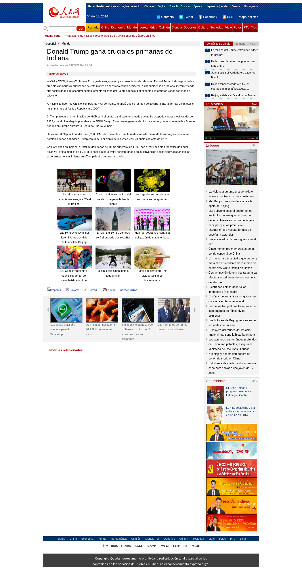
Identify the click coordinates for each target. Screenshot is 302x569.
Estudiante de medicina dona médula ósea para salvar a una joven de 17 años (232, 368)
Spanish (198, 6)
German (236, 6)
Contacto (167, 17)
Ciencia (177, 27)
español (51, 43)
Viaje (228, 27)
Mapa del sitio (248, 17)
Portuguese (251, 6)
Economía (118, 27)
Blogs (243, 538)
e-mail (111, 290)
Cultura (203, 27)
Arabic (225, 6)
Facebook (210, 17)
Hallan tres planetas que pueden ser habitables (233, 64)
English (161, 6)
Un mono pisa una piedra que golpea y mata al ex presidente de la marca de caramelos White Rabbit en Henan (233, 263)
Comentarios (128, 290)
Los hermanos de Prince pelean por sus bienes (172, 327)
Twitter (188, 17)
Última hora (52, 35)
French (173, 6)
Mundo (132, 27)
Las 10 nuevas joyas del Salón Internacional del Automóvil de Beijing (74, 237)
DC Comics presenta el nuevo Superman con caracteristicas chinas (74, 275)
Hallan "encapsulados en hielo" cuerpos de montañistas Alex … (230, 87)
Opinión (164, 27)
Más (254, 104)
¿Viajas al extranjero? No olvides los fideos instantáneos (152, 275)
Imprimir (56, 290)
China (105, 27)
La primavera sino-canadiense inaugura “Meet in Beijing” (74, 199)
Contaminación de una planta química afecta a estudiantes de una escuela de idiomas (232, 277)
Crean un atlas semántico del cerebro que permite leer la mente (113, 199)
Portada (93, 27)
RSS (230, 17)
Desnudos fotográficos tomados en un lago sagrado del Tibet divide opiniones (232, 310)
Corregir (93, 290)
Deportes (190, 27)
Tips (254, 27)
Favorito (75, 290)
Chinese (149, 6)
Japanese (212, 6)
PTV (246, 27)
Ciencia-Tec (152, 538)
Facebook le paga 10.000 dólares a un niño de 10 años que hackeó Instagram (137, 332)
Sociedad (216, 27)
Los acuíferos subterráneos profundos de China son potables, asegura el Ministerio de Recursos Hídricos (232, 344)
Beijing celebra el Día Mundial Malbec (234, 95)
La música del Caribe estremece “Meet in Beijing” (234, 53)
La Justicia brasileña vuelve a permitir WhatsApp (62, 329)
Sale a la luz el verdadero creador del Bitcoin (233, 75)
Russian (186, 6)
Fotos (238, 27)
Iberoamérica (148, 27)
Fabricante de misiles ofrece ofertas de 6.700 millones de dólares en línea (111, 35)
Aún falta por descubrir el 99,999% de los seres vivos (101, 329)
